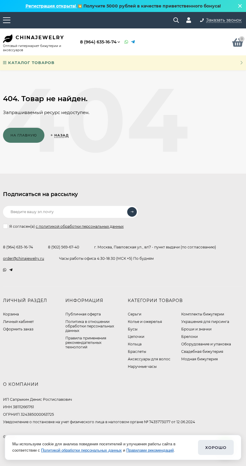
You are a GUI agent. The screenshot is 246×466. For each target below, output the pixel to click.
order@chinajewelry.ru (23, 258)
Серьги (134, 314)
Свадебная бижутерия (202, 351)
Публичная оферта (83, 314)
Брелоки (189, 336)
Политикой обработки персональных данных (81, 450)
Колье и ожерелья (145, 321)
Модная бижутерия (199, 359)
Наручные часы (142, 366)
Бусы (132, 329)
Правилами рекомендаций (150, 450)
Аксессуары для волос (149, 359)
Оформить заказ (18, 329)
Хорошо (215, 447)
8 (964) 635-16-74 (98, 42)
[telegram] (11, 270)
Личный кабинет (18, 321)
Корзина (11, 314)
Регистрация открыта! (51, 6)
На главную (23, 135)
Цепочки (136, 336)
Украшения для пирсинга (205, 321)
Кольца (135, 344)
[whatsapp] (4, 270)
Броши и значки (196, 329)
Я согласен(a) (66, 226)
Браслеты (137, 351)
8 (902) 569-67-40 (63, 247)
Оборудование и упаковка (206, 344)
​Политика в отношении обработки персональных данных (89, 326)
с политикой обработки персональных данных (80, 226)
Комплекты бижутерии (202, 314)
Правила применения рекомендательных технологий (85, 342)
